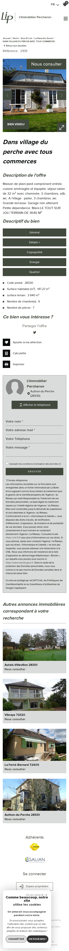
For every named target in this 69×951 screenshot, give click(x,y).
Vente (16, 38)
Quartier (34, 272)
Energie (35, 262)
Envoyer (34, 471)
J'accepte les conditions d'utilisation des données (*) (35, 464)
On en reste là (34, 894)
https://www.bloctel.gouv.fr (19, 562)
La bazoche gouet (43, 38)
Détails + (34, 242)
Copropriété (34, 252)
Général (34, 232)
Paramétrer (16, 939)
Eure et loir (26, 38)
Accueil (6, 38)
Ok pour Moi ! (37, 939)
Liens (57, 927)
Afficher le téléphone (36, 405)
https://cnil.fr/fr (13, 537)
